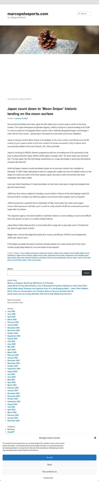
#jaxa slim (20, 257)
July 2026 (11, 311)
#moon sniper (72, 257)
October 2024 (12, 366)
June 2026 (11, 314)
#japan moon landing (71, 253)
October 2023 (12, 398)
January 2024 (12, 390)
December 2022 (13, 420)
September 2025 (13, 336)
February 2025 (13, 355)
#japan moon (58, 253)
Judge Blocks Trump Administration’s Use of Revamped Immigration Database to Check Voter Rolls (47, 285)
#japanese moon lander (56, 255)
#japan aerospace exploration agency (39, 253)
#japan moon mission (24, 255)
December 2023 (13, 393)
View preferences (49, 472)
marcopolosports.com (27, 13)
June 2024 (11, 377)
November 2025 (13, 330)
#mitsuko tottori (45, 257)
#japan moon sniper (40, 255)
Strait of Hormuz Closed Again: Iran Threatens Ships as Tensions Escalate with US (40, 291)
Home (16, 253)
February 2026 (13, 322)
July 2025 (11, 341)
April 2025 (11, 349)
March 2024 (11, 385)
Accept (49, 457)
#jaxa (14, 257)
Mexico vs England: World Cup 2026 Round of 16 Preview (30, 283)
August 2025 (12, 338)
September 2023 (13, 401)
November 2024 (13, 363)
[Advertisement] (49, 73)
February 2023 (13, 415)
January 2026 (12, 325)
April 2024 (11, 382)
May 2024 (11, 379)
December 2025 (13, 327)
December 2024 (13, 360)
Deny (49, 464)
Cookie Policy (48, 477)
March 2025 (11, 352)
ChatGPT (11, 432)
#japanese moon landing (75, 255)
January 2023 (12, 418)
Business (11, 429)
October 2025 (12, 333)
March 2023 (11, 412)
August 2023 (12, 404)
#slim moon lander (34, 260)
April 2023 (11, 409)
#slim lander (22, 260)
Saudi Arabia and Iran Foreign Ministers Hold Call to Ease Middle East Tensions (39, 294)
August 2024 (12, 371)
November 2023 (13, 396)
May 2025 (11, 346)
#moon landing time (59, 257)
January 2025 (12, 357)
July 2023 (11, 407)
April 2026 (11, 316)
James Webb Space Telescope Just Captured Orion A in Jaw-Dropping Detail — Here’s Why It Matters (47, 288)
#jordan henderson (32, 257)
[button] (95, 438)
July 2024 (11, 374)
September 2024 (13, 368)
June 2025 (11, 344)
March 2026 (11, 319)
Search (10, 269)
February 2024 (13, 387)
